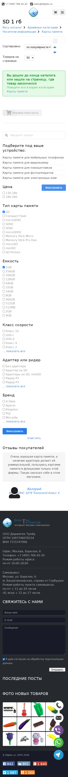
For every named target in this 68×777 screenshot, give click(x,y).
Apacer (10, 405)
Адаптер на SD (16, 370)
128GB (10, 279)
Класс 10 (12, 331)
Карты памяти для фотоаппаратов (28, 172)
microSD (11, 244)
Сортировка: (12, 46)
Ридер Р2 (12, 378)
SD (7, 212)
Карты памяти (52, 31)
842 (10, 764)
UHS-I (9, 335)
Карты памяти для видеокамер (25, 162)
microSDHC (13, 232)
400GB (10, 299)
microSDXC (13, 220)
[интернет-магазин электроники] (34, 12)
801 (25, 764)
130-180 (11, 193)
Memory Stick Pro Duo (21, 240)
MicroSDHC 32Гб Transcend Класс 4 (34, 493)
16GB (9, 291)
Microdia (11, 417)
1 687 (11, 773)
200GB (10, 275)
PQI (8, 413)
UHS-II (9, 339)
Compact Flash (15, 216)
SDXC (9, 228)
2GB (8, 311)
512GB (10, 303)
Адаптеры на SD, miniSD (23, 374)
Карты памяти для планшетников (27, 167)
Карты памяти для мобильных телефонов (33, 157)
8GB (8, 295)
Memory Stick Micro (19, 236)
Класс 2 (11, 347)
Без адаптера (15, 366)
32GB (9, 287)
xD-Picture (12, 252)
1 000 (29, 773)
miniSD (10, 248)
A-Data (10, 401)
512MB (10, 307)
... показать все (14, 351)
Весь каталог (12, 27)
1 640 (41, 764)
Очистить (34, 438)
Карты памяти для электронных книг (30, 178)
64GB (9, 283)
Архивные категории (43, 27)
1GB (8, 267)
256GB (10, 271)
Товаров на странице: (11, 59)
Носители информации (19, 31)
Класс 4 (11, 343)
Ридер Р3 (12, 382)
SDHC (9, 224)
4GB (8, 315)
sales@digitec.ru (43, 4)
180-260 (11, 197)
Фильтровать (53, 187)
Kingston (11, 409)
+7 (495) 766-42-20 (16, 4)
